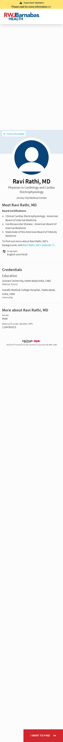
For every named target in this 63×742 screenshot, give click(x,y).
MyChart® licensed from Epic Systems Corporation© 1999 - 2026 (31, 345)
